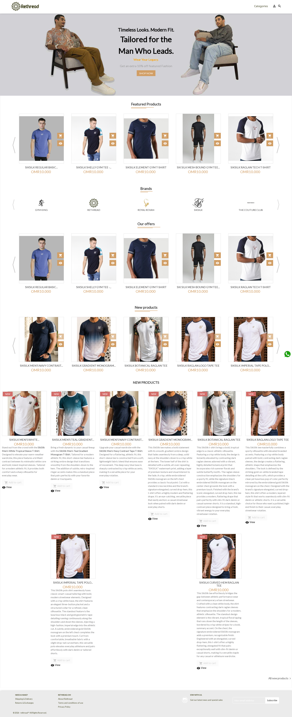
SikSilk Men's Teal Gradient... (73, 439)
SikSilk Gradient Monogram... (41, 365)
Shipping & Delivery (24, 699)
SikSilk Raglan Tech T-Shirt (198, 167)
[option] (146, 55)
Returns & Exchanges (24, 703)
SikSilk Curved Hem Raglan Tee (251, 367)
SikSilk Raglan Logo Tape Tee (146, 365)
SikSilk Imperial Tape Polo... (198, 365)
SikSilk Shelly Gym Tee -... (41, 167)
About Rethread (65, 699)
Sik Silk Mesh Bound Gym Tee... (146, 167)
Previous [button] (14, 145)
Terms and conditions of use (70, 703)
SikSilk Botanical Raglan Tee (93, 365)
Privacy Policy (64, 707)
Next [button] (278, 145)
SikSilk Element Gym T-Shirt (93, 167)
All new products (280, 678)
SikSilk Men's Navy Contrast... (121, 439)
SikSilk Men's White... (24, 439)
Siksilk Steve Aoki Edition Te (251, 167)
